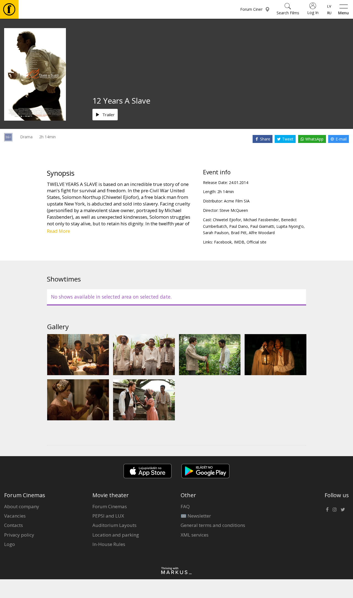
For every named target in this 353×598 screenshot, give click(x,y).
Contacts (13, 525)
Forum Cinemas (109, 506)
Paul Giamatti (262, 226)
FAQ (185, 506)
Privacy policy (19, 535)
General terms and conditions (213, 525)
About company (21, 506)
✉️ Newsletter (196, 516)
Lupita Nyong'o (290, 226)
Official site (256, 242)
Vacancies (15, 516)
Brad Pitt (239, 232)
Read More (58, 231)
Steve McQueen (234, 210)
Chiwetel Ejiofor (227, 219)
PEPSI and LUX (108, 516)
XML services (194, 535)
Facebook (223, 242)
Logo (9, 544)
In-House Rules (108, 544)
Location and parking (115, 535)
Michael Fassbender (261, 219)
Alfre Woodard (262, 232)
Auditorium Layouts (114, 525)
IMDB (239, 242)
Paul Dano (238, 226)
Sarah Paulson (216, 232)
